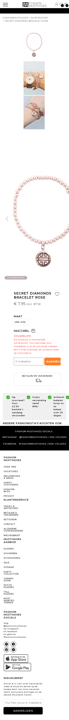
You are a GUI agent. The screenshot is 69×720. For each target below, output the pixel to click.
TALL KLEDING (9, 593)
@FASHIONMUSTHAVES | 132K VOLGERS (43, 437)
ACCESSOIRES (12, 558)
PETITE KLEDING (9, 586)
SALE (7, 562)
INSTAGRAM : (10, 437)
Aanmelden (53, 361)
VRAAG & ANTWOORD (11, 507)
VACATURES (11, 471)
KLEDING (9, 548)
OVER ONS (10, 466)
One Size (20, 322)
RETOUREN (10, 519)
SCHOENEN (10, 553)
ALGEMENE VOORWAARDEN (12, 529)
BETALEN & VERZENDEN (11, 514)
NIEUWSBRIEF (12, 535)
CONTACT (9, 524)
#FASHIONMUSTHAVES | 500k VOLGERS (42, 444)
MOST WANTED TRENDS (9, 600)
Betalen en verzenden (37, 376)
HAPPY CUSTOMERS (11, 483)
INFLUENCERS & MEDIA (12, 477)
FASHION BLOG (9, 490)
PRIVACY (9, 496)
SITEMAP (9, 567)
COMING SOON (9, 579)
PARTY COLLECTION (11, 573)
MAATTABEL (22, 330)
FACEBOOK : (10, 444)
